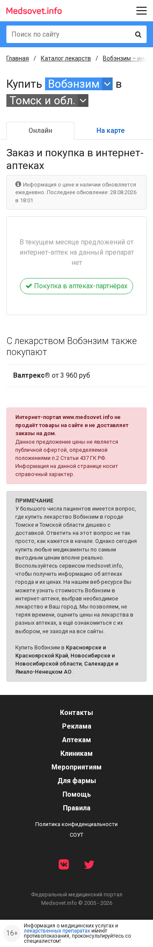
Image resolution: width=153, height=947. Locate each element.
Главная (17, 58)
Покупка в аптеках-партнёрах (80, 286)
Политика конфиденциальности (76, 824)
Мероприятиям (76, 767)
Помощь (76, 794)
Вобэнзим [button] (73, 83)
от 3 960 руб (51, 375)
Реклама (76, 726)
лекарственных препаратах (57, 931)
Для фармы (76, 781)
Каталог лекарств (66, 58)
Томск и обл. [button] (42, 100)
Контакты (76, 713)
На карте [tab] (110, 130)
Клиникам (76, 753)
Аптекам (76, 740)
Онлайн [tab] (40, 130)
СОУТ (76, 835)
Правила (77, 808)
